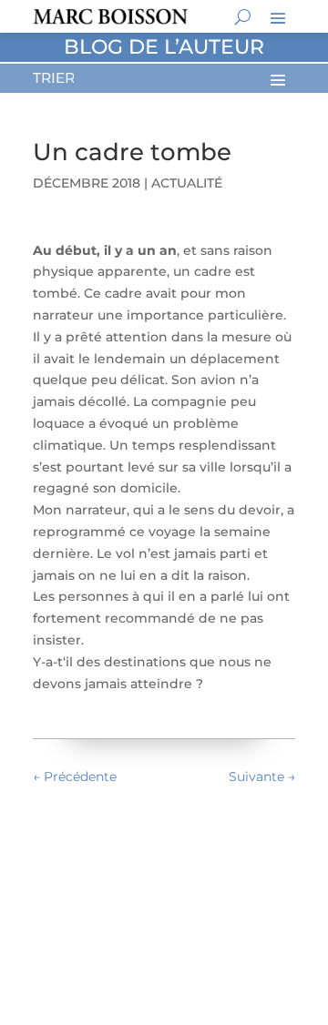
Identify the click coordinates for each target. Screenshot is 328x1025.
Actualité (186, 183)
